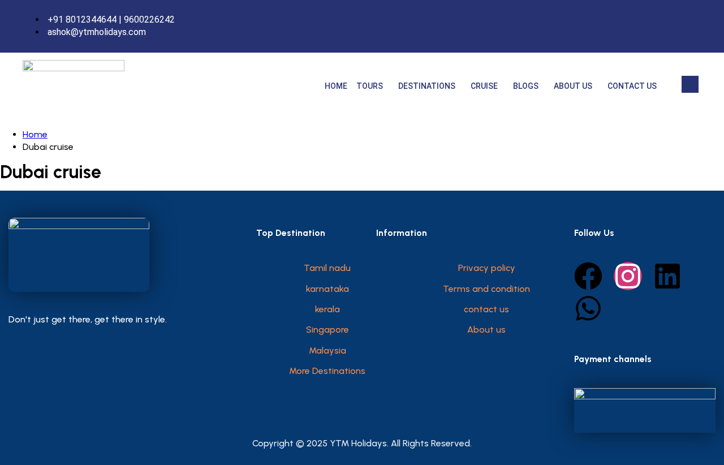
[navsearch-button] (690, 84)
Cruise (484, 86)
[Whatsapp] (588, 308)
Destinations (426, 86)
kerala (327, 309)
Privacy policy (486, 267)
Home (336, 86)
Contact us (632, 86)
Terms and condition (486, 288)
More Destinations (327, 370)
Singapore (327, 329)
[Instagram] (694, 26)
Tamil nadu (327, 267)
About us (573, 86)
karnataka (327, 288)
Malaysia (327, 350)
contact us (486, 309)
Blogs (525, 86)
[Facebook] (670, 26)
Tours (369, 86)
